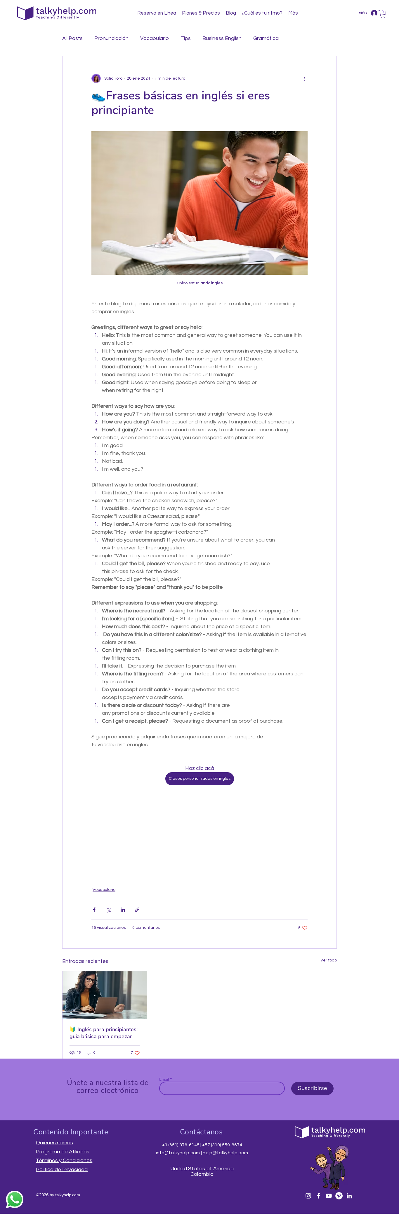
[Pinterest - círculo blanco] (339, 1195)
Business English (222, 38)
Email (164, 1080)
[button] (383, 13)
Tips (186, 38)
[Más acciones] (304, 78)
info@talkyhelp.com (178, 1152)
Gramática (266, 38)
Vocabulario (154, 38)
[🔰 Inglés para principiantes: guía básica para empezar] (105, 995)
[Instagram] (308, 1195)
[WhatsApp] (14, 1199)
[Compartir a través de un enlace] (137, 909)
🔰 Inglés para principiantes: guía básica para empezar (104, 1033)
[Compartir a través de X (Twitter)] (108, 909)
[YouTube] (328, 1195)
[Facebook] (318, 1195)
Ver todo (328, 960)
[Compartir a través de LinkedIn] (123, 909)
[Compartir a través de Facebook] (94, 909)
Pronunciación (111, 38)
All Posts (72, 38)
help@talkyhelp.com (225, 1152)
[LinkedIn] (349, 1195)
